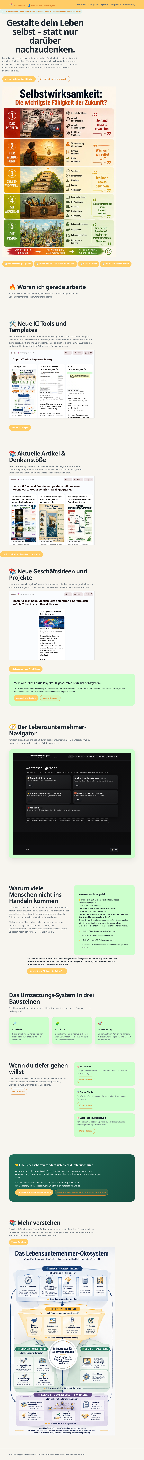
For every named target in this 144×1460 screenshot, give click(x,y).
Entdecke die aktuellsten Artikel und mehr (21, 554)
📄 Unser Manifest (88, 264)
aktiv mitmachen (50, 698)
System (104, 4)
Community (129, 4)
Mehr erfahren (18, 1091)
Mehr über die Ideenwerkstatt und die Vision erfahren (81, 1192)
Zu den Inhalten (18, 1242)
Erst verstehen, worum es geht (53, 79)
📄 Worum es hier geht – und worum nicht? (55, 264)
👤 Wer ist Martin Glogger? (41, 5)
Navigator (93, 4)
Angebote (116, 4)
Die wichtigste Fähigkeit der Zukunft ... (47, 971)
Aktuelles (81, 4)
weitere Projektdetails (26, 698)
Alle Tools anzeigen (20, 427)
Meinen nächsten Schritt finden (19, 79)
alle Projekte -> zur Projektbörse (25, 669)
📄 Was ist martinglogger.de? (18, 264)
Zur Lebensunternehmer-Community (34, 1192)
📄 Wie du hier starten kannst (115, 264)
